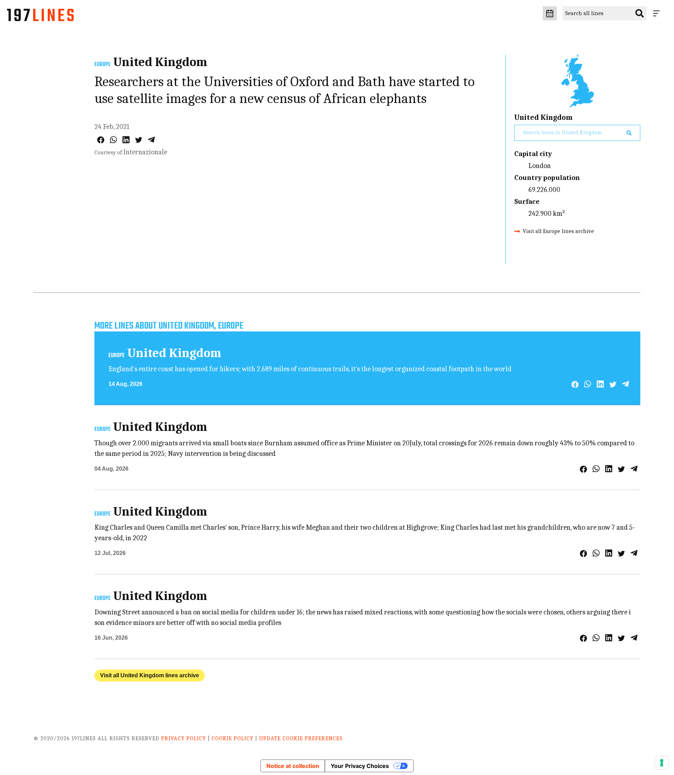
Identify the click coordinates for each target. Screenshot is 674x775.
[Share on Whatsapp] (113, 140)
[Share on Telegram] (151, 140)
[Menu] (657, 13)
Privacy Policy (183, 738)
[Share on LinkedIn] (126, 140)
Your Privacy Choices (360, 765)
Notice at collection (292, 765)
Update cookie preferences (301, 738)
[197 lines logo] (40, 17)
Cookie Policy (232, 738)
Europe (102, 64)
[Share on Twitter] (138, 139)
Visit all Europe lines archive (558, 231)
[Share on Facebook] (100, 139)
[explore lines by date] (550, 13)
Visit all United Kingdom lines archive (149, 675)
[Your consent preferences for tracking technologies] (661, 762)
